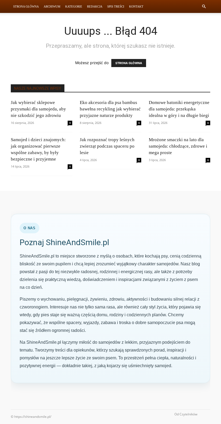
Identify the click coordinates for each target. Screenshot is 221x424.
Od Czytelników (185, 414)
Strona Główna (26, 6)
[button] (203, 6)
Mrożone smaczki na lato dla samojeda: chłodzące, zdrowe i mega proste (178, 146)
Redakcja (94, 6)
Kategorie (73, 6)
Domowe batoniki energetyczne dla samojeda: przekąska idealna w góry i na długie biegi (179, 109)
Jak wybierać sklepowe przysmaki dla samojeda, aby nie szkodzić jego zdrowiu (38, 109)
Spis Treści (115, 6)
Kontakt (136, 6)
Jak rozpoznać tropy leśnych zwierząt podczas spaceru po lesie (107, 146)
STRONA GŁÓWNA (128, 63)
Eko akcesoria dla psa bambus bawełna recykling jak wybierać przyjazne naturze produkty (110, 109)
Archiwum (52, 6)
